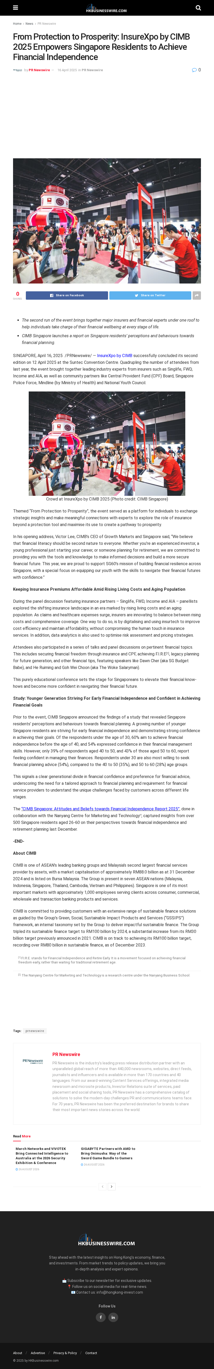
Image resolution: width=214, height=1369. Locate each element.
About (17, 1353)
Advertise (38, 1353)
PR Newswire (47, 24)
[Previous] (102, 1186)
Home (17, 24)
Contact (91, 1353)
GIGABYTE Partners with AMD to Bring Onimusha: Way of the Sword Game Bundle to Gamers (108, 1153)
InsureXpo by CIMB (114, 355)
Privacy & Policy (65, 1353)
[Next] (112, 1186)
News (29, 24)
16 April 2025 (67, 70)
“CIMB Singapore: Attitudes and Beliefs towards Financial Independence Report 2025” (100, 808)
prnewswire (35, 1031)
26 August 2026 (28, 1169)
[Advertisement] (107, 113)
